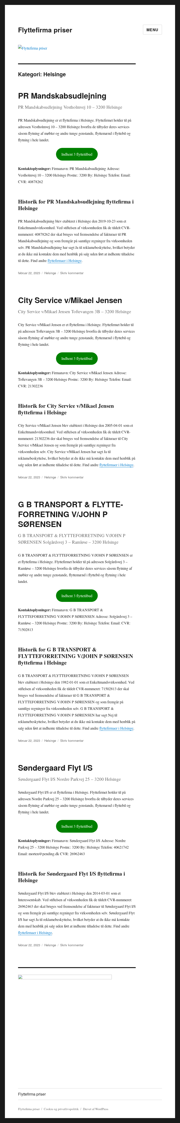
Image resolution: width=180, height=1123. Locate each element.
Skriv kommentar (71, 273)
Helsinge (50, 273)
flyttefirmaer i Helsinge (65, 260)
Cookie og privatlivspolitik (61, 1109)
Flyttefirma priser (45, 30)
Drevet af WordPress (95, 1109)
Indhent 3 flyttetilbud (76, 154)
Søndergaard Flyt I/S (55, 767)
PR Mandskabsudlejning (62, 95)
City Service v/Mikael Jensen (70, 299)
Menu (152, 29)
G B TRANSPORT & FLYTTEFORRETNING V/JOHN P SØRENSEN (70, 514)
